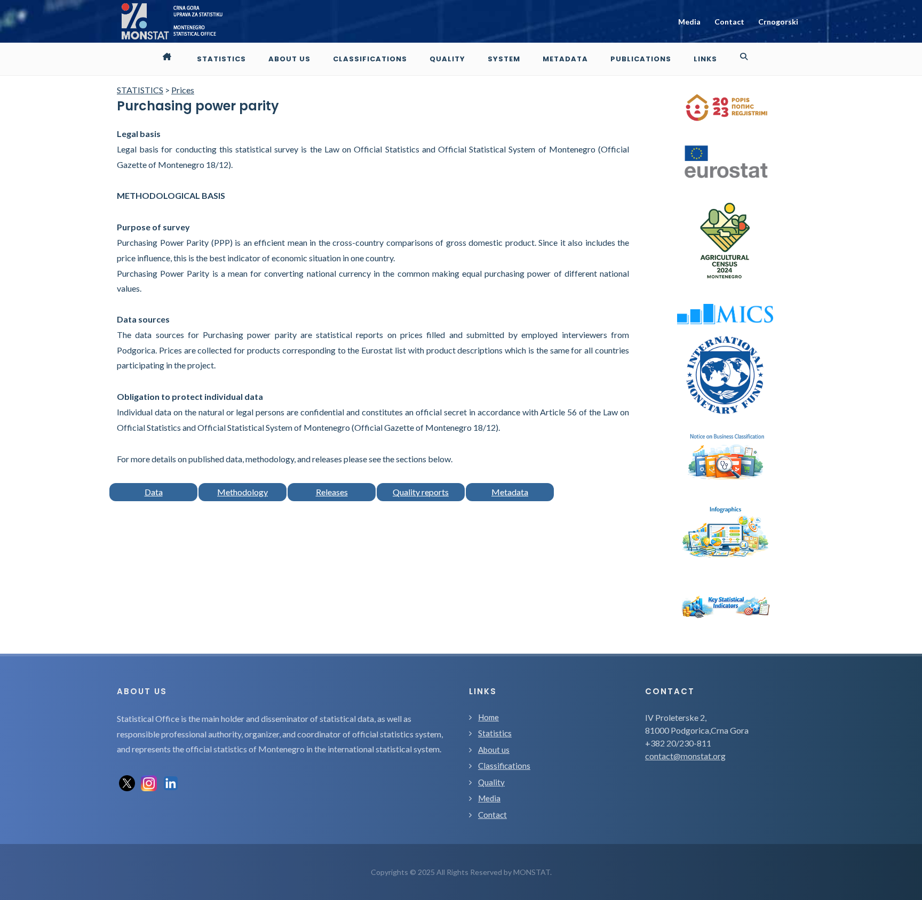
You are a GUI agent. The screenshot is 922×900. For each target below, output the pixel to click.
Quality (491, 782)
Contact (729, 21)
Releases (332, 492)
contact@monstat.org (685, 756)
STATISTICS (140, 90)
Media (689, 21)
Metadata (509, 492)
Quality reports (421, 492)
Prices (182, 90)
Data (154, 492)
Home (488, 717)
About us (494, 749)
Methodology (242, 492)
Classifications (504, 765)
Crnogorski (778, 21)
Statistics (495, 733)
